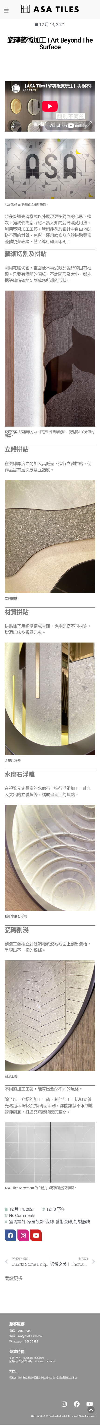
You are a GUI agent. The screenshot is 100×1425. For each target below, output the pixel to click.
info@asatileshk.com (30, 1336)
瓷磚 (50, 1221)
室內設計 (17, 1221)
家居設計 (35, 1221)
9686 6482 (31, 1341)
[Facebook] (10, 1235)
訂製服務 (82, 1221)
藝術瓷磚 (64, 1221)
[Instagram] (23, 1235)
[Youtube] (36, 1235)
